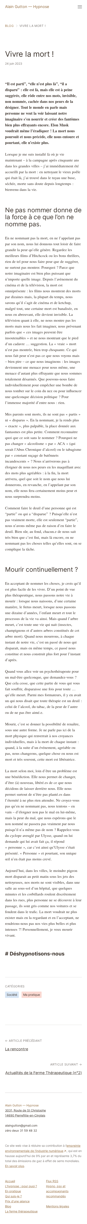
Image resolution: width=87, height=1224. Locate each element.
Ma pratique (31, 994)
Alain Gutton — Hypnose (27, 6)
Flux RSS (52, 1181)
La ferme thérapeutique (21, 1211)
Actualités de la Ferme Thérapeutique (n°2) (43, 1073)
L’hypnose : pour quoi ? (21, 1186)
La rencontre (16, 1049)
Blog (8, 1206)
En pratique (13, 1191)
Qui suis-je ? (13, 1196)
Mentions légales (57, 1206)
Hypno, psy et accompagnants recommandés (57, 1191)
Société (12, 994)
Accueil (10, 1181)
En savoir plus (14, 1166)
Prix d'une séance (17, 1201)
